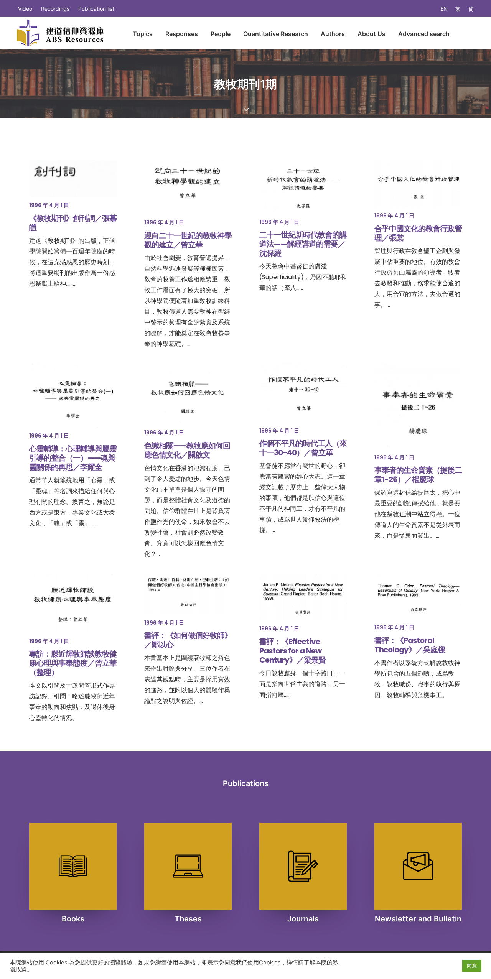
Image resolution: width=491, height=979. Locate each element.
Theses (188, 918)
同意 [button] (472, 966)
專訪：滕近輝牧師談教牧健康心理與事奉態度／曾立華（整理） (73, 663)
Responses (181, 34)
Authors (333, 34)
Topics (143, 34)
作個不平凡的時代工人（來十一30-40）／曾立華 (303, 448)
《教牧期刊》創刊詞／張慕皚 (73, 223)
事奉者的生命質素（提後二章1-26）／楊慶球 (418, 475)
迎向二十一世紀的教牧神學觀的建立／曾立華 (188, 240)
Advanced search (424, 34)
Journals (303, 918)
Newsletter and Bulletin (418, 918)
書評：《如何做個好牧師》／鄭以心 (188, 640)
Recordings (55, 8)
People (221, 34)
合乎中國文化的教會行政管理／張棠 (418, 233)
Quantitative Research (275, 34)
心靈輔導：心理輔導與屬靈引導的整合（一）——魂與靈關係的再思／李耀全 (73, 457)
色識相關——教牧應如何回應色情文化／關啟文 (187, 450)
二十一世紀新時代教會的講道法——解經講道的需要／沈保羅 (303, 243)
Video (25, 8)
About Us (372, 34)
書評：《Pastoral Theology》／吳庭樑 (409, 645)
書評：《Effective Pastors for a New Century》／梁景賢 (292, 650)
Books (73, 918)
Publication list (96, 8)
